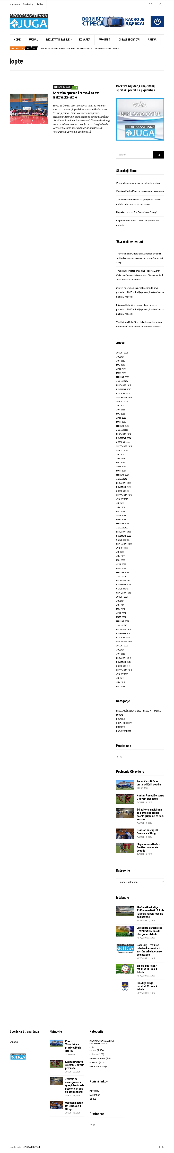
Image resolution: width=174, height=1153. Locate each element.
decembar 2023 (123, 483)
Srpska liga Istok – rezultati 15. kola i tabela (147, 969)
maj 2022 (120, 560)
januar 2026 (122, 381)
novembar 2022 (123, 536)
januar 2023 (122, 527)
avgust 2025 (122, 401)
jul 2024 (120, 454)
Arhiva (40, 4)
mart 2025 (121, 422)
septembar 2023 (124, 495)
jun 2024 (120, 458)
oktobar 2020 (122, 637)
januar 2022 (122, 576)
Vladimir (120, 322)
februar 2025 (122, 426)
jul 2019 (120, 678)
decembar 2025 (123, 385)
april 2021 (121, 613)
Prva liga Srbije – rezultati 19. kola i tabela (147, 986)
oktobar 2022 (122, 540)
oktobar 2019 (122, 666)
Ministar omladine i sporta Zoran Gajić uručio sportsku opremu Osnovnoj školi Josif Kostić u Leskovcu (139, 275)
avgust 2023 (122, 499)
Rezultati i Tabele (57, 39)
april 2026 (121, 369)
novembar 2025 (123, 389)
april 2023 (121, 515)
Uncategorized (123, 731)
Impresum (15, 4)
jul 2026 (120, 357)
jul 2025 (120, 405)
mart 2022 (121, 568)
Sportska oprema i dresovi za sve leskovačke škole (76, 95)
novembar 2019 (123, 662)
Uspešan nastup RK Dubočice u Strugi (136, 212)
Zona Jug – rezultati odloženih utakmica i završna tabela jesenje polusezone (149, 949)
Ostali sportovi (129, 39)
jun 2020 (120, 654)
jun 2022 (120, 556)
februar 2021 (122, 621)
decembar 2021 (123, 580)
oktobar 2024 (122, 442)
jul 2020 (120, 649)
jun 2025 (120, 409)
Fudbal (33, 39)
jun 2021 (120, 605)
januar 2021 (122, 625)
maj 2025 (120, 413)
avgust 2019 (122, 674)
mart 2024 (121, 470)
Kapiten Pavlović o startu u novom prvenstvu (140, 191)
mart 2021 (121, 617)
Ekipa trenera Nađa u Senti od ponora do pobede (148, 847)
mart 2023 (121, 519)
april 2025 (121, 418)
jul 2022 (120, 552)
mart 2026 (121, 373)
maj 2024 (120, 462)
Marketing (28, 4)
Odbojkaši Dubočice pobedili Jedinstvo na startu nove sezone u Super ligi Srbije (139, 258)
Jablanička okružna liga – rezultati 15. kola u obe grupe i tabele (149, 931)
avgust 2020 (122, 645)
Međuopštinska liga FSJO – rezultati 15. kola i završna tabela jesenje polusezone (150, 912)
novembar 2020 (123, 633)
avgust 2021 (122, 597)
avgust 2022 (122, 548)
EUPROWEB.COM (31, 1147)
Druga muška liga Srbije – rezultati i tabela (138, 710)
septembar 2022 (124, 544)
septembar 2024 (124, 446)
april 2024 (121, 466)
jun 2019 (120, 682)
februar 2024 (122, 475)
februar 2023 (122, 523)
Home (17, 39)
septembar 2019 (124, 670)
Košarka (84, 39)
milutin (119, 287)
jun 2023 (120, 507)
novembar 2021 (123, 584)
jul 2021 (120, 601)
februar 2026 (122, 377)
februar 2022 (122, 572)
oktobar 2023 (122, 491)
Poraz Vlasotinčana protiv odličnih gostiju (138, 182)
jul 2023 (120, 503)
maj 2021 (120, 609)
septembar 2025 (124, 397)
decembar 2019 (123, 658)
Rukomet (104, 39)
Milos (119, 304)
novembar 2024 (123, 438)
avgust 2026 (122, 352)
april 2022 (121, 564)
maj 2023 (120, 511)
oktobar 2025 (122, 393)
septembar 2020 (124, 641)
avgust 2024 (122, 450)
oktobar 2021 (122, 588)
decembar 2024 (123, 434)
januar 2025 (122, 430)
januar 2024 (122, 479)
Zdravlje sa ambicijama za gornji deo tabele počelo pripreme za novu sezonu (80, 48)
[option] (102, 48)
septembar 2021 (124, 593)
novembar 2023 (123, 487)
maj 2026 (120, 365)
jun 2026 (120, 361)
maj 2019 (120, 686)
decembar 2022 (123, 531)
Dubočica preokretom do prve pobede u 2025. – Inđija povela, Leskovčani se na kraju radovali (140, 292)
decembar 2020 (123, 629)
